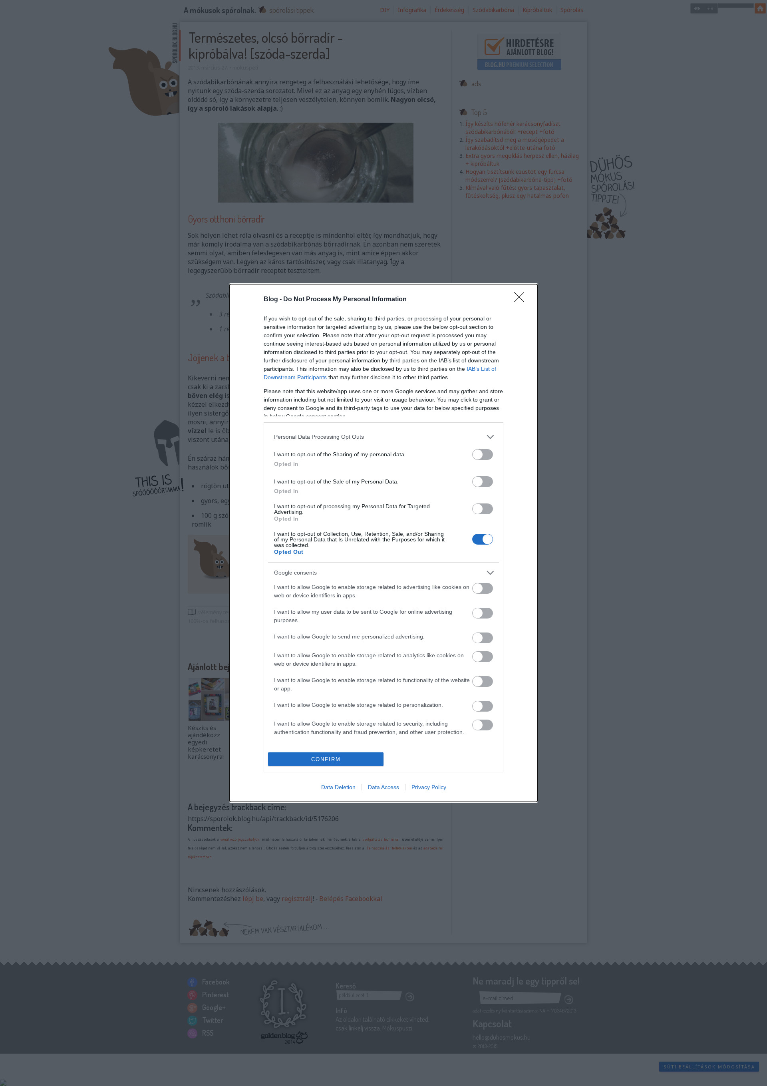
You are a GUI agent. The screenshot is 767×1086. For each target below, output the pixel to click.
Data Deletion (338, 787)
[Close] (521, 299)
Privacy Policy (428, 787)
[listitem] (383, 437)
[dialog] (383, 543)
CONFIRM (326, 759)
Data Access (383, 787)
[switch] (482, 454)
